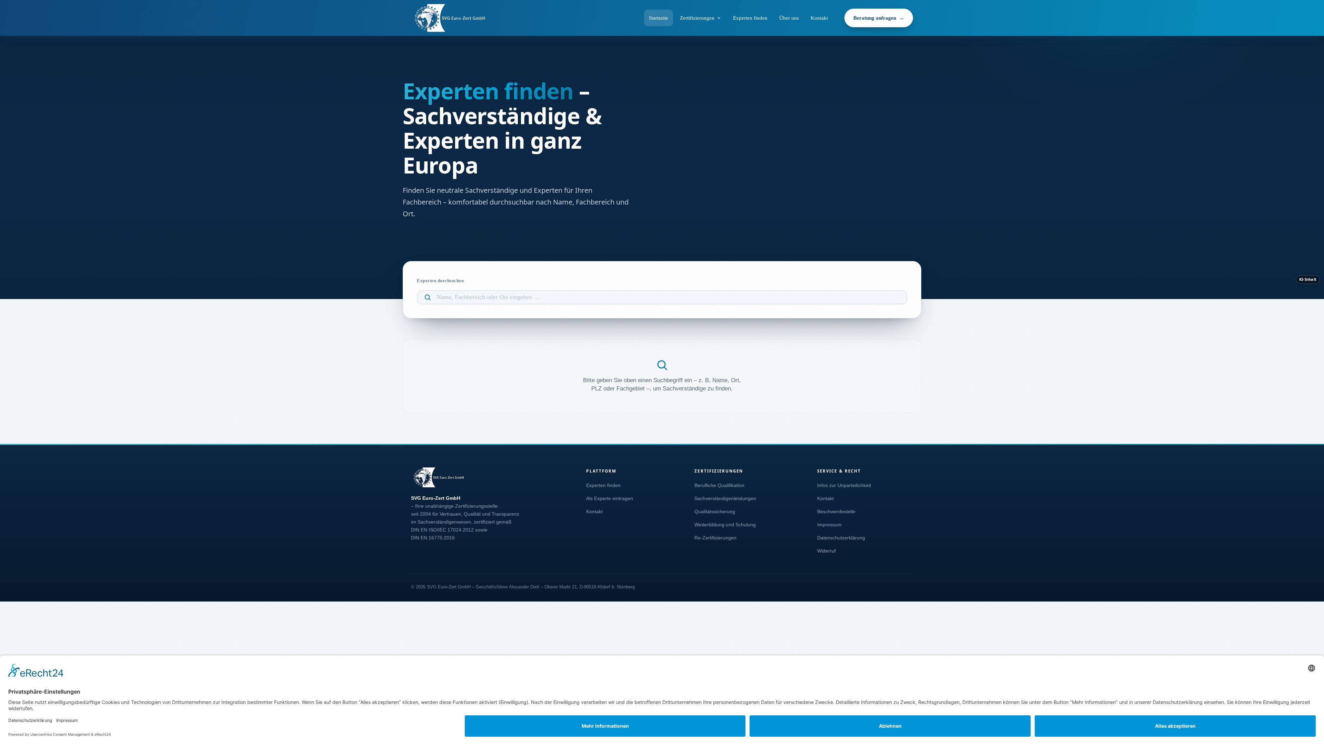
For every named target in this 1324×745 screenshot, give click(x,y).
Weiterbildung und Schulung (725, 524)
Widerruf (826, 551)
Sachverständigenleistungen (725, 498)
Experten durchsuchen (440, 280)
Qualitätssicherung (714, 511)
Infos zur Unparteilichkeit (844, 485)
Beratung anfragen (874, 18)
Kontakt (819, 18)
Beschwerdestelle (836, 511)
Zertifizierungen (697, 18)
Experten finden (750, 18)
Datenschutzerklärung (841, 537)
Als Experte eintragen (609, 498)
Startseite (658, 18)
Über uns (789, 18)
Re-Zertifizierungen (715, 537)
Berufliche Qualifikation (719, 485)
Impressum (829, 524)
